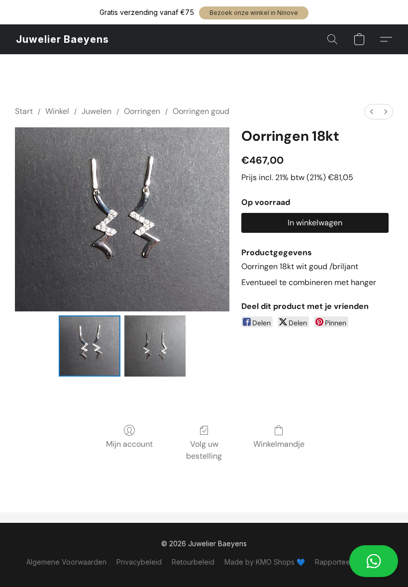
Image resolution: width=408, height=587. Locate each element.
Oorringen (142, 111)
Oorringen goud (201, 111)
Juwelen (96, 111)
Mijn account (129, 444)
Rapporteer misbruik (348, 562)
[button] (253, 12)
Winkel (57, 111)
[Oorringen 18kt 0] (89, 346)
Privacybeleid (139, 562)
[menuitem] (372, 111)
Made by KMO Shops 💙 (264, 562)
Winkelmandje (279, 444)
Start (24, 111)
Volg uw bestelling (204, 450)
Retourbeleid (193, 562)
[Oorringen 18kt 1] (155, 346)
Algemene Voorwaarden (66, 562)
